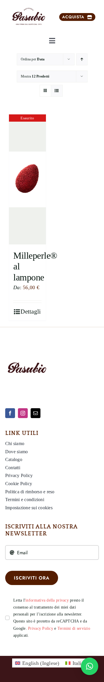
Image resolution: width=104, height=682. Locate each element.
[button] (89, 666)
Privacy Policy (40, 628)
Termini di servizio (73, 628)
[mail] (35, 413)
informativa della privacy (47, 600)
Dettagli (31, 311)
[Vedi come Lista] (56, 90)
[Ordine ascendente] (82, 59)
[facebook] (10, 413)
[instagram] (23, 413)
